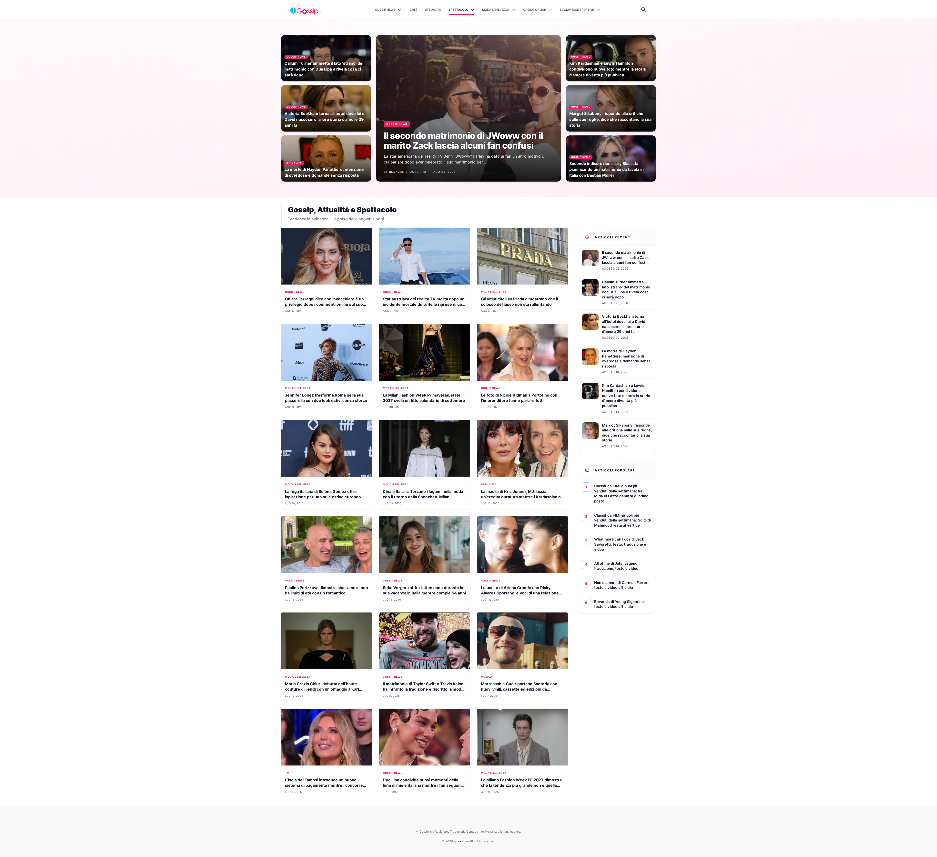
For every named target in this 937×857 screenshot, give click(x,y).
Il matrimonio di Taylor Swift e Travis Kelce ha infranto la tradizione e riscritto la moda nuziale (423, 689)
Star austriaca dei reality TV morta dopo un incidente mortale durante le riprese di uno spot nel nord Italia (424, 304)
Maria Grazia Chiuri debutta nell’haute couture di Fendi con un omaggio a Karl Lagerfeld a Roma (322, 689)
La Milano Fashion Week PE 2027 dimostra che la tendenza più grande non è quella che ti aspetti (521, 785)
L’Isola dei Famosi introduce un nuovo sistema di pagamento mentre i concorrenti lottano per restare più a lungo (326, 785)
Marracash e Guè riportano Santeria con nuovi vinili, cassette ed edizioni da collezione (519, 689)
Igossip (459, 841)
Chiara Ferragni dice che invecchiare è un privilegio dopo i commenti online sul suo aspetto (324, 304)
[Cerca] (643, 10)
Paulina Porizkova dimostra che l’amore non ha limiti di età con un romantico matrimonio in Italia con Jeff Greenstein (326, 593)
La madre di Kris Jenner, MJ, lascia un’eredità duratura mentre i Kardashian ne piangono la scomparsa (522, 497)
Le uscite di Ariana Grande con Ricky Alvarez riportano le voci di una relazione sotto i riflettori (520, 593)
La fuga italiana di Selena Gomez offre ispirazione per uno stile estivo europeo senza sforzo (323, 497)
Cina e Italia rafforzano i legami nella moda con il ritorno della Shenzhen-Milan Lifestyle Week (423, 497)
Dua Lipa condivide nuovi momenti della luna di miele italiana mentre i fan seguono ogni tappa (423, 785)
